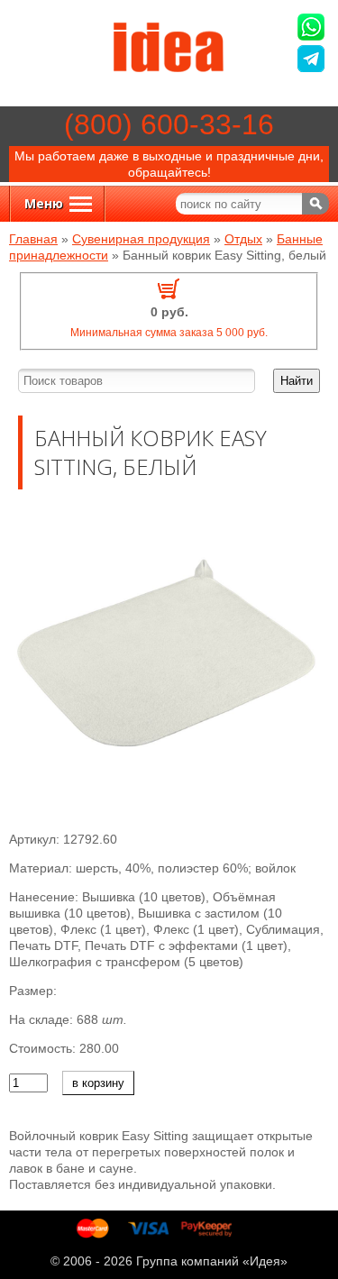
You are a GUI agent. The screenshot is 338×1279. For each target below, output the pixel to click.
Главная (33, 239)
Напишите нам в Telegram (313, 61)
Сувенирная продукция (141, 239)
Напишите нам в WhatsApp (313, 29)
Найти (296, 381)
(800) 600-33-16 (169, 124)
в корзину (98, 1083)
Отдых (243, 239)
